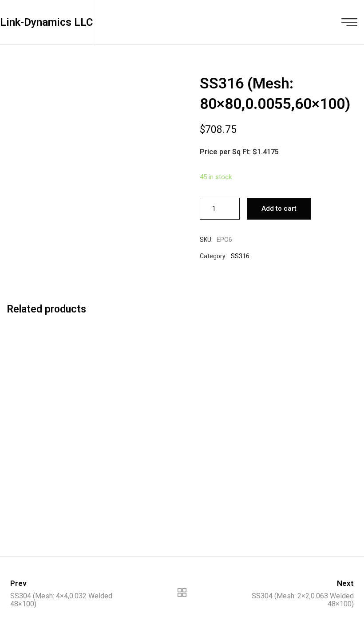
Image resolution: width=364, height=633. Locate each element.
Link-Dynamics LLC (46, 22)
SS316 (240, 256)
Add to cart (279, 208)
